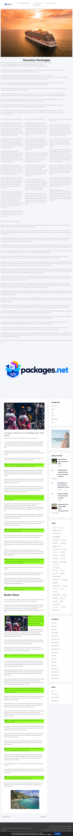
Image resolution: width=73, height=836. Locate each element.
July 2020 (53, 655)
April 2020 (53, 665)
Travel (61, 601)
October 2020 (54, 645)
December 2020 (55, 639)
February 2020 (55, 672)
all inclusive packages (57, 830)
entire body (55, 543)
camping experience (56, 530)
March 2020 (54, 668)
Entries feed (54, 694)
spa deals (65, 594)
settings (49, 834)
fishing (53, 409)
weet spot (63, 607)
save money (55, 591)
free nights (64, 549)
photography (54, 419)
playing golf (55, 582)
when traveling (56, 609)
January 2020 (54, 675)
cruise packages (38, 3)
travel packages (68, 830)
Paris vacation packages (55, 826)
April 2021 (53, 626)
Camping (53, 406)
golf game (55, 562)
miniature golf (56, 579)
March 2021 (54, 629)
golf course (62, 558)
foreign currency (56, 546)
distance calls (56, 540)
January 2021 (54, 636)
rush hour (35, 438)
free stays (55, 552)
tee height (55, 601)
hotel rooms (55, 570)
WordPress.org (55, 700)
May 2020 (53, 662)
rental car (65, 585)
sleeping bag (56, 595)
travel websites (56, 604)
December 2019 (55, 678)
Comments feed (55, 697)
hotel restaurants (56, 567)
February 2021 (54, 632)
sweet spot (63, 598)
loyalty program (57, 576)
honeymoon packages (52, 828)
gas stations (55, 555)
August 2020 (54, 652)
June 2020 (53, 659)
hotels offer (55, 573)
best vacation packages (23, 3)
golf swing (63, 562)
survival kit (55, 598)
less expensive (29, 438)
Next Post (44, 816)
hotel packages (36, 5)
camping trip (56, 536)
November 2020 (55, 642)
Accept (57, 833)
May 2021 (53, 623)
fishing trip (63, 543)
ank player (55, 527)
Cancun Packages (46, 830)
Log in (52, 690)
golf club (55, 558)
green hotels (56, 565)
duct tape (64, 540)
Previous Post (6, 816)
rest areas (54, 588)
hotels (52, 415)
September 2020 (55, 649)
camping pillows (56, 533)
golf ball (63, 555)
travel (14, 438)
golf (52, 412)
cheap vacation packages (65, 828)
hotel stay (62, 573)
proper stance (56, 586)
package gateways (51, 3)
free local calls (56, 549)
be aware (62, 527)
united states (56, 607)
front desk (62, 552)
